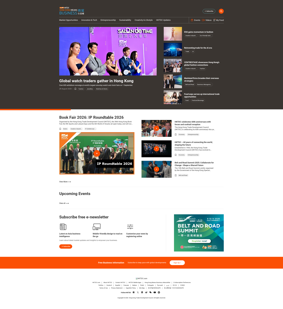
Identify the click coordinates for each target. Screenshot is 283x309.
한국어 (175, 285)
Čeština (100, 285)
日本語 (182, 285)
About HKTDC (107, 282)
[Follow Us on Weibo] (146, 292)
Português (150, 285)
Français (126, 285)
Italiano (134, 285)
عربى (167, 285)
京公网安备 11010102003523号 (174, 288)
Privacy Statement (116, 288)
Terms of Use (103, 288)
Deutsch (109, 285)
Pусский (160, 285)
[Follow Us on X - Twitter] (138, 292)
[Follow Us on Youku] (159, 292)
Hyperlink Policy (131, 288)
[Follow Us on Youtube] (155, 292)
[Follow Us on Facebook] (134, 292)
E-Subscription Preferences (182, 282)
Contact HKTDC (120, 282)
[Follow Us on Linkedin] (142, 292)
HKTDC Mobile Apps (135, 282)
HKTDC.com (96, 282)
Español (117, 285)
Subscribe (66, 246)
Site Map (142, 288)
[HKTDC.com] (141, 278)
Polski (142, 285)
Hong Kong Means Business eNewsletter (157, 282)
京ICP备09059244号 (154, 288)
